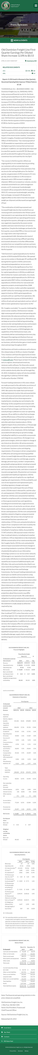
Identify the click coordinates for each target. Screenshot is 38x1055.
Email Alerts (7, 1028)
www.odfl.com (8, 360)
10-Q (4, 70)
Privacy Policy (13, 1050)
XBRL (4, 73)
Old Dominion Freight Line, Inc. (16, 1047)
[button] (36, 5)
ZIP (34, 73)
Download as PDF (32, 61)
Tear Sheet (7, 1032)
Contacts (6, 1036)
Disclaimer (20, 1050)
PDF (34, 70)
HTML (29, 70)
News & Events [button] (20, 40)
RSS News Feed (8, 1041)
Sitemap (26, 1050)
